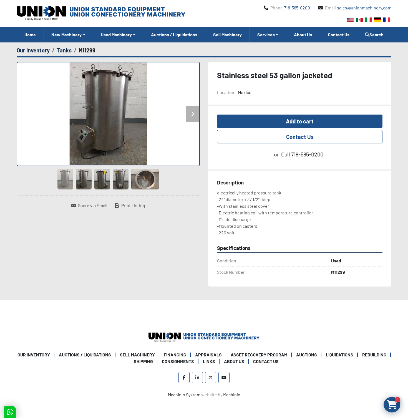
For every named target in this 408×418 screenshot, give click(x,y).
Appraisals (208, 354)
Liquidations (339, 354)
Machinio (231, 394)
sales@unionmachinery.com (364, 7)
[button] (68, 34)
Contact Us (338, 34)
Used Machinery (116, 34)
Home (30, 34)
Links (209, 361)
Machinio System (184, 394)
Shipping (143, 361)
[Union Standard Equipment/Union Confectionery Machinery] (204, 336)
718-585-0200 (297, 7)
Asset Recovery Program (259, 354)
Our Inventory (33, 354)
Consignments (178, 361)
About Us (303, 34)
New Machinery (66, 34)
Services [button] (266, 34)
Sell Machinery (227, 34)
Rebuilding (374, 354)
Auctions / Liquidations (174, 34)
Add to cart (300, 121)
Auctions (306, 354)
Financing (175, 354)
